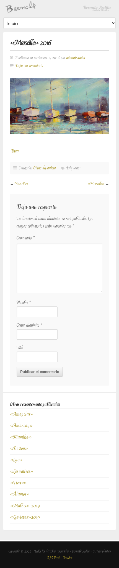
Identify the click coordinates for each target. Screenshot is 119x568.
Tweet (15, 151)
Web (20, 347)
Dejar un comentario (29, 65)
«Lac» (16, 460)
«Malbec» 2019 (25, 506)
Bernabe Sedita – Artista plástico (59, 7)
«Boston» (19, 448)
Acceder (67, 558)
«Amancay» (21, 425)
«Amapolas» (21, 414)
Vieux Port (21, 183)
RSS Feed (53, 558)
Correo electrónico (30, 325)
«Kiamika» (21, 437)
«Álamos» (20, 494)
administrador (76, 57)
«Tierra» (18, 483)
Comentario (26, 238)
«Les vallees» (21, 471)
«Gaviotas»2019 (25, 517)
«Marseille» (96, 183)
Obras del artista (44, 168)
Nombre (24, 302)
